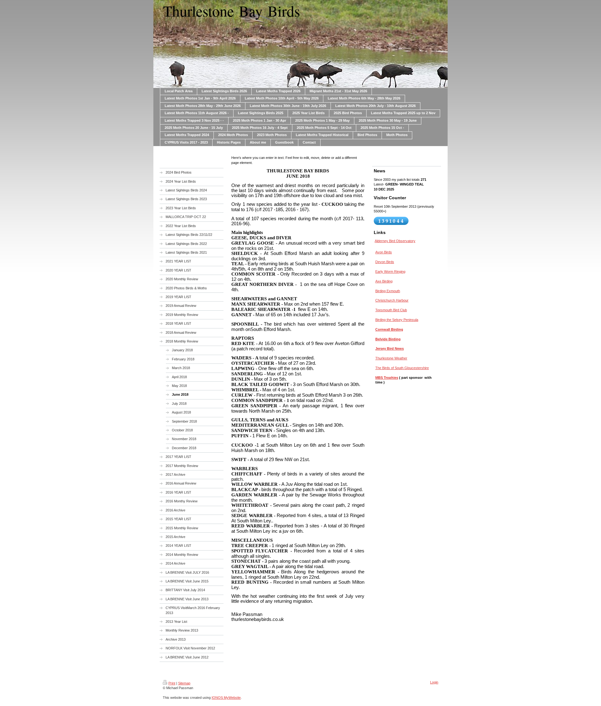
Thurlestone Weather (391, 358)
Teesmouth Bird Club (391, 310)
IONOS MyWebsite (226, 697)
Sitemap (184, 683)
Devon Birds (384, 262)
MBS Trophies (386, 377)
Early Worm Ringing (390, 271)
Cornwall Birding (389, 329)
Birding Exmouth (387, 291)
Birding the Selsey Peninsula (396, 320)
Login (434, 682)
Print (171, 683)
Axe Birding (384, 281)
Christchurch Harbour (391, 300)
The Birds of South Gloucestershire (402, 368)
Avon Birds (383, 252)
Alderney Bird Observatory (395, 241)
